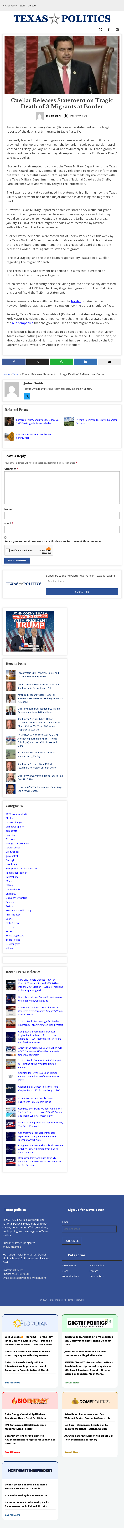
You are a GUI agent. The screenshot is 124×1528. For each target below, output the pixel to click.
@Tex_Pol (18, 1270)
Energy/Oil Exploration (17, 843)
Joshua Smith (53, 116)
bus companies (22, 323)
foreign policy (13, 847)
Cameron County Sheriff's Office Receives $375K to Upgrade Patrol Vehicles (38, 421)
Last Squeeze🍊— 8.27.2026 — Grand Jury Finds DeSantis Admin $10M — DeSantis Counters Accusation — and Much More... (29, 1340)
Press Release (13, 914)
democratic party (15, 826)
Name (9, 509)
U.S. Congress (13, 943)
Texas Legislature (15, 935)
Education (11, 835)
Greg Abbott (12, 851)
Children (10, 818)
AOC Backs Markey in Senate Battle (26, 1495)
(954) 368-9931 (20, 1274)
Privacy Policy (9, 5)
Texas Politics (13, 939)
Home (6, 374)
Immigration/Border (16, 872)
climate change (14, 822)
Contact (32, 5)
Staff (22, 5)
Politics (9, 906)
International (12, 876)
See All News (12, 1382)
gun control (12, 855)
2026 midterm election (17, 814)
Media (9, 881)
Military (9, 885)
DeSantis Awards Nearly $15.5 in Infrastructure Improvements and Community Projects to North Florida (27, 1366)
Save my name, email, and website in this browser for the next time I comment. (53, 541)
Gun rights (11, 860)
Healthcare (11, 864)
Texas (16, 374)
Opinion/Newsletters (16, 897)
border (76, 301)
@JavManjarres (11, 1247)
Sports (9, 918)
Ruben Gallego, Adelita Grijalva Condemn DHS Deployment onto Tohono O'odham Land (88, 1340)
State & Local (13, 923)
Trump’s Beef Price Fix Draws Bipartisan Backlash (97, 421)
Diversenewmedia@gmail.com (28, 1278)
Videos (9, 948)
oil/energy (11, 893)
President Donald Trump (18, 910)
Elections (10, 839)
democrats (11, 830)
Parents (10, 902)
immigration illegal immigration (22, 868)
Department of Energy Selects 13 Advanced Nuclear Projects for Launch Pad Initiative (30, 1439)
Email (8, 523)
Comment (11, 468)
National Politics (14, 889)
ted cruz (10, 927)
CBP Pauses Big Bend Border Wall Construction (34, 436)
